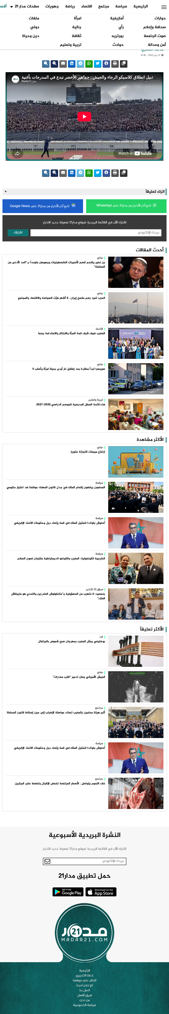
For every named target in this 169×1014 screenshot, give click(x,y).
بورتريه (117, 36)
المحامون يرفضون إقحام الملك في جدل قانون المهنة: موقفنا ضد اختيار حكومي (56, 487)
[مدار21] (84, 932)
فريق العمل (84, 995)
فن (101, 637)
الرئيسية (140, 6)
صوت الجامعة (155, 36)
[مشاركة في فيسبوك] (106, 64)
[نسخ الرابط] (123, 64)
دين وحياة (30, 36)
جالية (76, 27)
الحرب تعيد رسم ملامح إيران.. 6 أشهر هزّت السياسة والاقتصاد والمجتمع (61, 298)
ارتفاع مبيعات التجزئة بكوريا (88, 452)
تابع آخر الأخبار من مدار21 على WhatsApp (124, 206)
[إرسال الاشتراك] (47, 861)
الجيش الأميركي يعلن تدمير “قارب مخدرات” (79, 677)
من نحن (85, 1000)
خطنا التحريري (85, 975)
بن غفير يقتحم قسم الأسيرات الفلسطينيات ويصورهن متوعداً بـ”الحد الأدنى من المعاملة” (56, 265)
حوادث (118, 45)
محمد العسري (152, 50)
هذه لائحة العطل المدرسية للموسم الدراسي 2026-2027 (70, 404)
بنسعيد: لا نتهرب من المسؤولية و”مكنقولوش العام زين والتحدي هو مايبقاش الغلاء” (58, 596)
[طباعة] (115, 64)
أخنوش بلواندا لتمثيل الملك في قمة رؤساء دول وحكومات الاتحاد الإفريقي (59, 523)
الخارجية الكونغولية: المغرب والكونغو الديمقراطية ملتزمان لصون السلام (61, 558)
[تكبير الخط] (54, 64)
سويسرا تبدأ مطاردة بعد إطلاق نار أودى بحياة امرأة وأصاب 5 (68, 369)
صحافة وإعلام (154, 27)
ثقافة (76, 36)
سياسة (121, 6)
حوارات (160, 18)
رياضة (70, 6)
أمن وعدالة (157, 45)
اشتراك (18, 232)
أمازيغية (117, 18)
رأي (121, 27)
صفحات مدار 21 (27, 6)
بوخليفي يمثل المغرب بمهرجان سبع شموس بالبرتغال (71, 641)
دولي (34, 27)
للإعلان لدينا (84, 985)
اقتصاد (86, 6)
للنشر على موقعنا (84, 980)
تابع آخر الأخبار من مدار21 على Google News (40, 206)
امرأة (77, 18)
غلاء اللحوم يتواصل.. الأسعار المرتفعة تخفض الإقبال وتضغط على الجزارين (60, 783)
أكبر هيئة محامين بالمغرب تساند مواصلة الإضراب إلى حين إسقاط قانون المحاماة (56, 712)
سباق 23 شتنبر (94, 589)
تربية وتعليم (70, 45)
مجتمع (103, 6)
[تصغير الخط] (45, 64)
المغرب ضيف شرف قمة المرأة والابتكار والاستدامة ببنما (71, 333)
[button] (164, 7)
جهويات (52, 6)
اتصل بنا (84, 990)
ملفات (34, 18)
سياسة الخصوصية (84, 1005)
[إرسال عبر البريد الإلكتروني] (63, 64)
